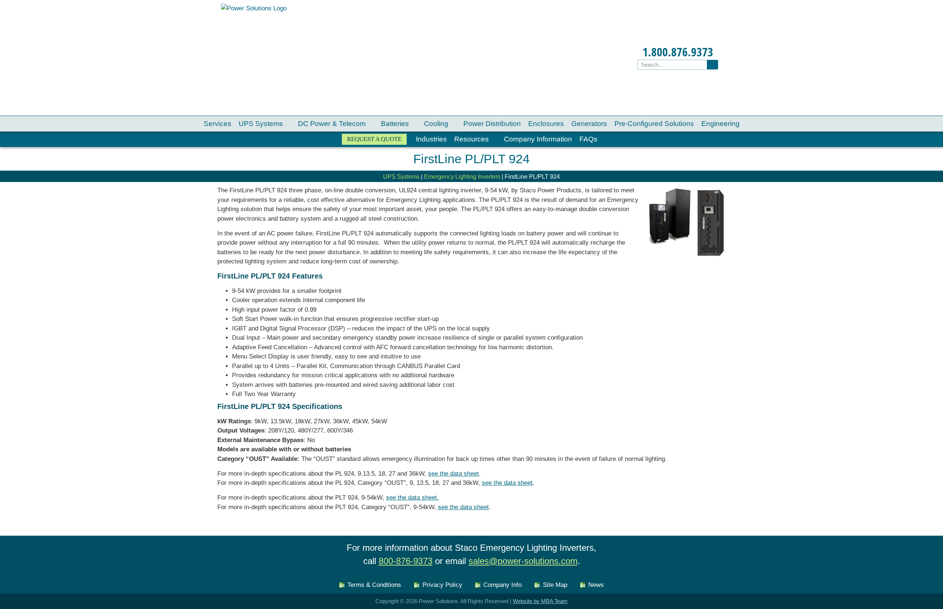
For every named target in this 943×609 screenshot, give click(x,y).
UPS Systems (261, 123)
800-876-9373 (405, 561)
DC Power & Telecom (332, 123)
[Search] (712, 64)
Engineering (720, 123)
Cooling (436, 123)
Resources (471, 139)
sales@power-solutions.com (523, 561)
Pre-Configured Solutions (654, 123)
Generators (589, 123)
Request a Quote (374, 139)
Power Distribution (492, 123)
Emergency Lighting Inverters (462, 177)
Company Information (538, 139)
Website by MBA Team (540, 601)
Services (217, 123)
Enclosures (546, 123)
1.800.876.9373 (677, 52)
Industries (431, 139)
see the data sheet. (412, 497)
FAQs (588, 139)
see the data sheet (453, 473)
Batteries (395, 123)
